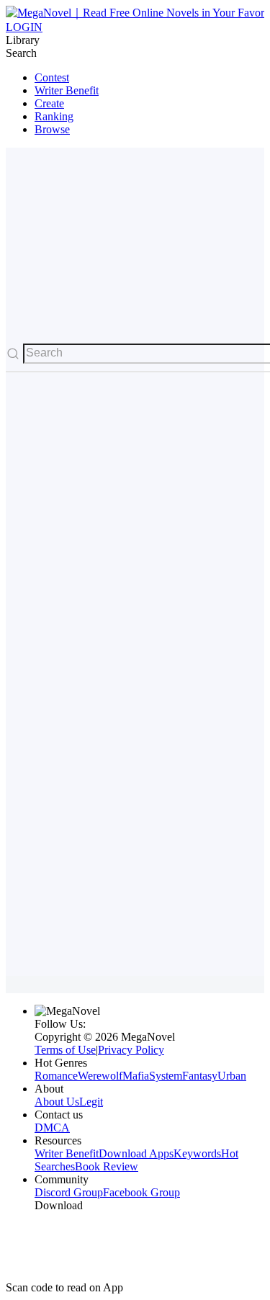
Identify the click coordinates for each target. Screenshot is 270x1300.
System (165, 1076)
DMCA (52, 1127)
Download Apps (136, 1153)
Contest (52, 77)
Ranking (54, 116)
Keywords (197, 1153)
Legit (91, 1101)
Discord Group (69, 1192)
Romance (56, 1076)
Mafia (135, 1076)
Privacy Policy (131, 1050)
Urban (231, 1076)
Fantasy (199, 1076)
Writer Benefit (67, 90)
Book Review (106, 1166)
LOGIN (24, 27)
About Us (57, 1101)
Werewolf (100, 1076)
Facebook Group (141, 1192)
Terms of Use (65, 1050)
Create (49, 103)
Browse (52, 129)
